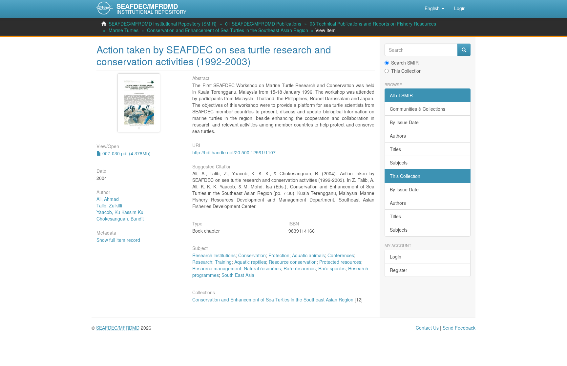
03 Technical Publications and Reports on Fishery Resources (373, 23)
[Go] (464, 50)
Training (223, 262)
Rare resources (300, 268)
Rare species (332, 268)
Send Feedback (459, 327)
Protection (278, 255)
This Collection (406, 70)
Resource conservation (293, 262)
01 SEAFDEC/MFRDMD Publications (263, 23)
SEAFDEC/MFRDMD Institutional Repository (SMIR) (163, 23)
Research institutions (214, 255)
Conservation (252, 255)
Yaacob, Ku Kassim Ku (119, 212)
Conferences (340, 255)
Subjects (399, 162)
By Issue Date (404, 122)
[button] (434, 8)
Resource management (216, 268)
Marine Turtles (123, 30)
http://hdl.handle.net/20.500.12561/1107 (234, 152)
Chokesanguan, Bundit (120, 218)
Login (395, 256)
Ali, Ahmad (107, 199)
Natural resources (262, 268)
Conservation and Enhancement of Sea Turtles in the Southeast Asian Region (227, 30)
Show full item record (118, 240)
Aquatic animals (308, 255)
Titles (395, 149)
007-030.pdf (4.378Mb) (126, 153)
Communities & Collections (417, 109)
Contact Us (427, 327)
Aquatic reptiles (250, 262)
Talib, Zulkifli (109, 205)
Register (398, 270)
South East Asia (237, 275)
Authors (398, 135)
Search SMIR (405, 62)
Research (202, 262)
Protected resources (340, 262)
